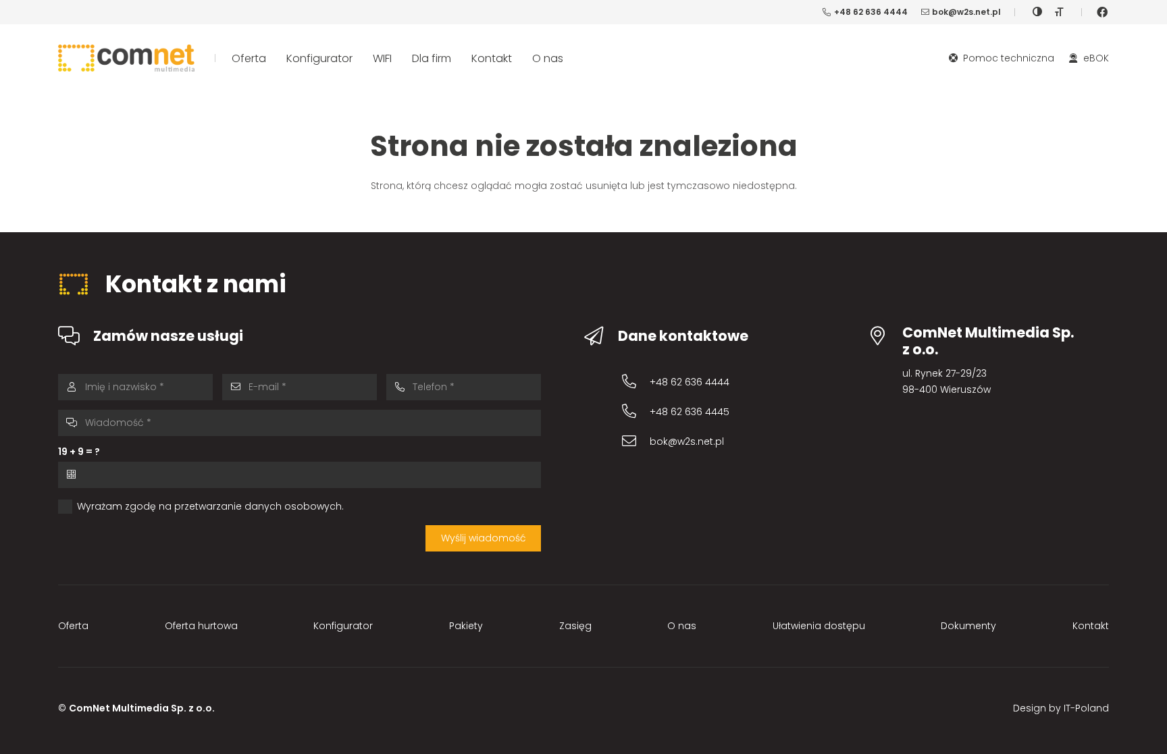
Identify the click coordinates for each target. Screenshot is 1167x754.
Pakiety (466, 625)
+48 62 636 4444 (689, 382)
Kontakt (1090, 625)
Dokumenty (968, 625)
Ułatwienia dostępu (819, 625)
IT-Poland (1086, 708)
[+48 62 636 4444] (635, 382)
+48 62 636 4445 (689, 412)
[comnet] (126, 58)
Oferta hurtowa (201, 625)
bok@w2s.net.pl (687, 441)
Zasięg (575, 625)
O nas (681, 625)
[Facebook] (1102, 12)
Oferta (73, 625)
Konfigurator (343, 625)
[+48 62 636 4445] (635, 411)
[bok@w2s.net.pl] (635, 441)
